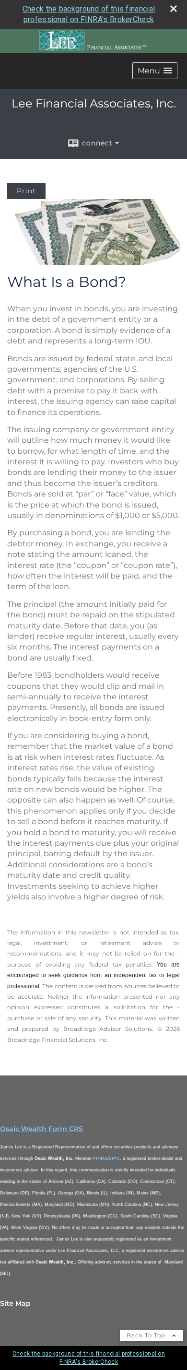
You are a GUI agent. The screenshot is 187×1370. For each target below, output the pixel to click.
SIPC (114, 1158)
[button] (154, 70)
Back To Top (147, 1335)
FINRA (100, 1158)
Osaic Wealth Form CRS (41, 1128)
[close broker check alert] (173, 8)
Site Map (15, 1303)
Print (26, 191)
